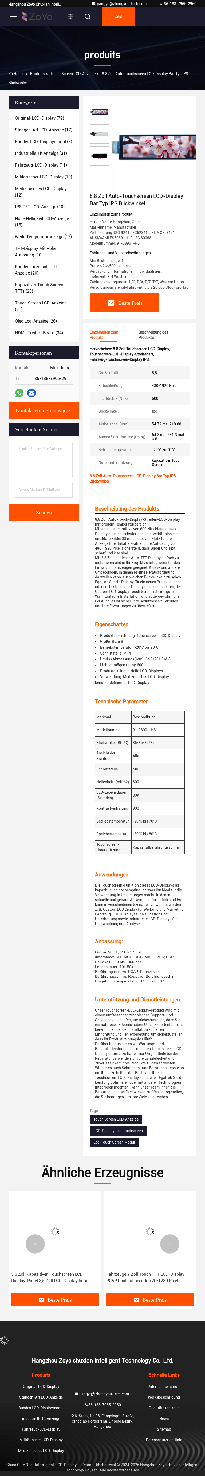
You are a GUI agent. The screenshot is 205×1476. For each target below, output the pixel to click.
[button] (35, 1244)
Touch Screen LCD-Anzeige (73, 74)
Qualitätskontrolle (164, 1408)
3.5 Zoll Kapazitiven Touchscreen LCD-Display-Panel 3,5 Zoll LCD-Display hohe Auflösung (49, 1278)
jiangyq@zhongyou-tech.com (122, 4)
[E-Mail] (31, 393)
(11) (41, 165)
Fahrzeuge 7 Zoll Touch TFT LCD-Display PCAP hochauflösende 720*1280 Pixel (145, 1277)
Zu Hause (16, 74)
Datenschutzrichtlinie (164, 1440)
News (164, 1418)
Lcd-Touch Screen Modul (114, 1142)
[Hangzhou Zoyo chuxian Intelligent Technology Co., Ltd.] (37, 16)
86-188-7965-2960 (179, 4)
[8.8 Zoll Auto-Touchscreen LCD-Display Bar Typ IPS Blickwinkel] (156, 147)
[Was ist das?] (19, 393)
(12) (41, 192)
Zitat (119, 16)
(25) (39, 288)
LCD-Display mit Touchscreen (118, 1131)
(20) (36, 270)
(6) (43, 141)
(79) (39, 118)
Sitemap (164, 1429)
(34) (39, 332)
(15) (42, 222)
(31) (41, 153)
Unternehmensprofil (163, 1386)
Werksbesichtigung (164, 1397)
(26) (36, 321)
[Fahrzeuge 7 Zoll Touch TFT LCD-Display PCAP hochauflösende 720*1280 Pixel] (150, 1231)
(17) (43, 129)
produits (37, 74)
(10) (43, 176)
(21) (40, 306)
